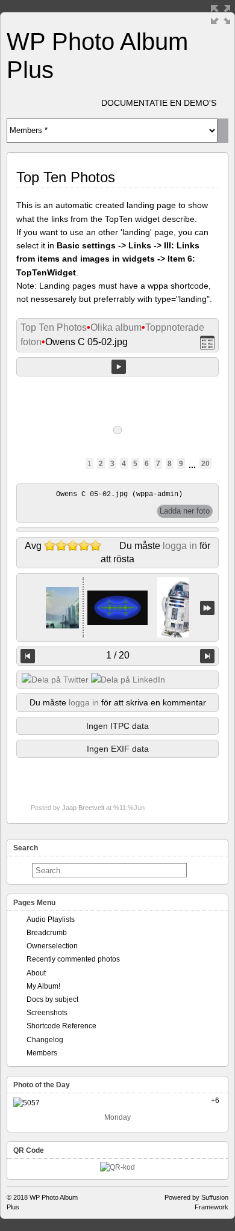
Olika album (116, 327)
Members (42, 1053)
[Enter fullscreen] (220, 14)
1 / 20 (118, 655)
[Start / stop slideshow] (118, 367)
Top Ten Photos (53, 327)
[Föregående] (27, 656)
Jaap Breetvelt (83, 807)
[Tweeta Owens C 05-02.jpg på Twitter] (55, 679)
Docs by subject (52, 999)
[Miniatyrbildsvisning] (207, 342)
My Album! (43, 986)
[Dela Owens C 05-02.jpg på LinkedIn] (128, 679)
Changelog (45, 1040)
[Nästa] (207, 656)
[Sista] (207, 607)
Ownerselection (52, 946)
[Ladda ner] (185, 511)
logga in (180, 546)
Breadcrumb (47, 933)
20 (205, 463)
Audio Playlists (51, 919)
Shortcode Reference (61, 1026)
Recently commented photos (73, 959)
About (36, 973)
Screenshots (47, 1012)
